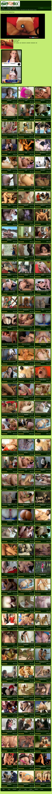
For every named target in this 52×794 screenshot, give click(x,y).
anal (20, 42)
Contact (41, 789)
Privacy (9, 789)
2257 (20, 789)
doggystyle (24, 42)
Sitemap (30, 789)
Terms (4, 789)
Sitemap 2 (36, 789)
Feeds (25, 789)
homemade (33, 42)
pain (36, 42)
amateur (17, 42)
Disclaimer (14, 789)
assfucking (28, 42)
